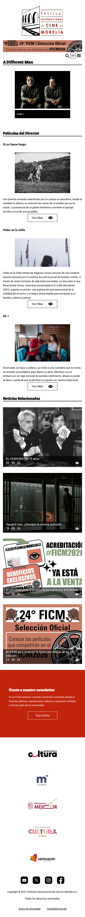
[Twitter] (37, 883)
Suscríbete (43, 715)
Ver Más (37, 218)
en (73, 55)
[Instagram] (49, 883)
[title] (42, 763)
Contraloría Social (56, 908)
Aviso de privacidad (29, 908)
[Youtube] (25, 883)
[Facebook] (60, 883)
